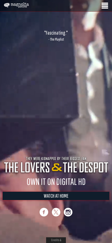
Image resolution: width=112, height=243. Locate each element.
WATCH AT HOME (56, 196)
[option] (56, 35)
